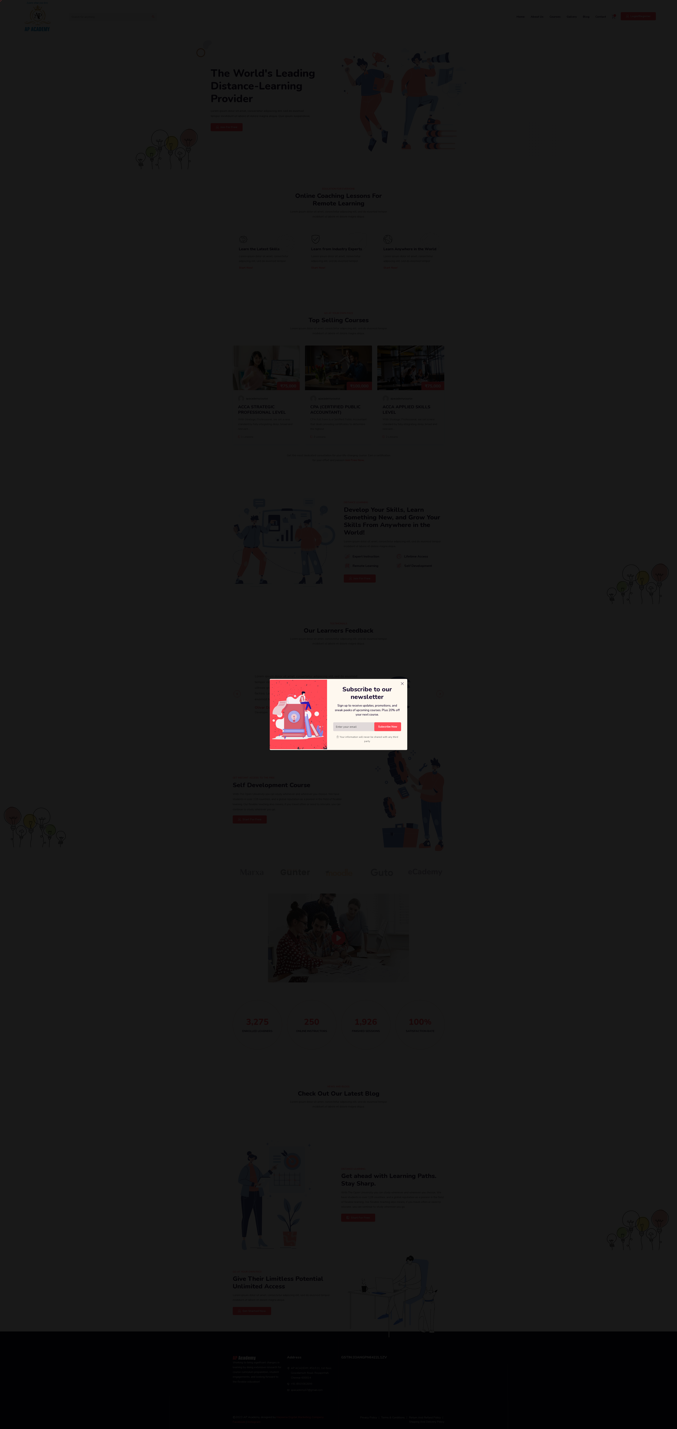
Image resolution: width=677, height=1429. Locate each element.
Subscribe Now (387, 726)
